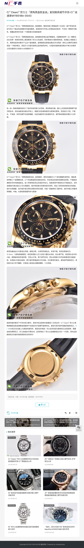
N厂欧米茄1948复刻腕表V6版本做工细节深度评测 (23, 494)
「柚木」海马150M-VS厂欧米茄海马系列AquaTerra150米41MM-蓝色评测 (60, 528)
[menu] (77, 3)
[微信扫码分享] (66, 413)
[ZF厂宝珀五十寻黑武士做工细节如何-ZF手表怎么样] (60, 445)
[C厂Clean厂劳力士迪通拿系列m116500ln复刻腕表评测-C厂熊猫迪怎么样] (24, 445)
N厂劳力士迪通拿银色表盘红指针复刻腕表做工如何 (23, 528)
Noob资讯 (47, 437)
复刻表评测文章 (50, 20)
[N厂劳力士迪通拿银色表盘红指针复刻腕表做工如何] (24, 513)
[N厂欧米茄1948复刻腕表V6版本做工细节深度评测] (24, 479)
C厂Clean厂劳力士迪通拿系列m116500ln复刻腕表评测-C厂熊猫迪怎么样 (23, 460)
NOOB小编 (10, 20)
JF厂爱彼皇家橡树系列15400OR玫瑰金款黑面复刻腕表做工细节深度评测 (60, 494)
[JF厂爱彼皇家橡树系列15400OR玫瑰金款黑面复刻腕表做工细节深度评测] (60, 479)
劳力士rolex (40, 20)
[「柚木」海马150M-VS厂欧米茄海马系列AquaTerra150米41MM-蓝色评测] (60, 513)
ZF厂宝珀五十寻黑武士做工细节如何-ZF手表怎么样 (60, 460)
